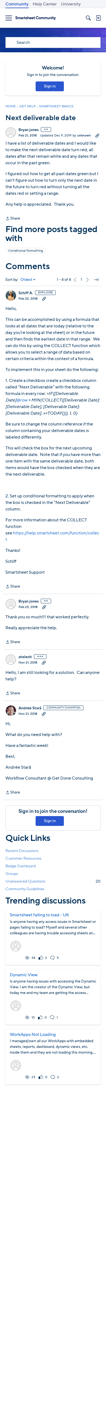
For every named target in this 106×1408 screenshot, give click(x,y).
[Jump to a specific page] (96, 279)
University (71, 4)
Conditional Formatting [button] (25, 250)
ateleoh (25, 657)
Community (17, 4)
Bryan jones (28, 129)
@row (21, 400)
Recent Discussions (21, 850)
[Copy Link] (97, 135)
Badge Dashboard (20, 866)
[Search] (88, 18)
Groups (11, 873)
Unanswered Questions (53, 881)
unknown (84, 135)
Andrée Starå (29, 708)
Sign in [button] (50, 86)
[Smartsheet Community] (35, 18)
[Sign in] (98, 18)
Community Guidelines (24, 889)
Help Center (45, 4)
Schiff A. (25, 293)
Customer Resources (23, 858)
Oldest (26, 279)
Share (12, 219)
